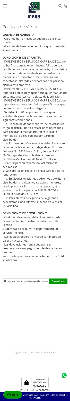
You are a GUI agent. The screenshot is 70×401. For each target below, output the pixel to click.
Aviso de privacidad (14, 325)
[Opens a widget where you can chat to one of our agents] (12, 395)
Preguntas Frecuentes (15, 304)
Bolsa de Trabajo (12, 331)
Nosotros (8, 290)
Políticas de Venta (13, 311)
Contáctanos (10, 297)
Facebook (10, 362)
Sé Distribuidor (11, 338)
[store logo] (34, 10)
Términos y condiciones (16, 318)
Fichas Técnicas (11, 345)
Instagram (25, 362)
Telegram (44, 362)
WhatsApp (59, 362)
